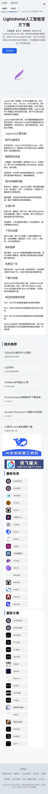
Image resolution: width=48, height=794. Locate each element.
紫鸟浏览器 (16, 779)
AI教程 (4, 8)
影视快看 (7, 779)
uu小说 (41, 779)
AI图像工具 (13, 11)
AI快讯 (13, 8)
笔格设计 (17, 774)
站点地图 (33, 787)
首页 (3, 11)
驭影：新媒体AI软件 (30, 779)
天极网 (43, 774)
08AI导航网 (26, 774)
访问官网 (9, 51)
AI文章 (4, 3)
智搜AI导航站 (7, 774)
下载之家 (36, 774)
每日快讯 (14, 3)
